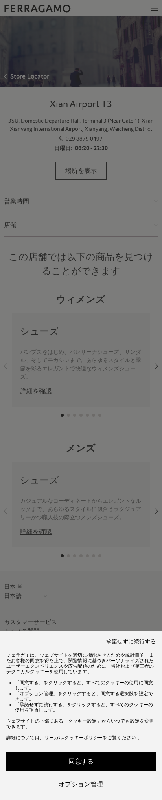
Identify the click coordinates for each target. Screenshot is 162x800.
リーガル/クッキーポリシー (73, 737)
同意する (81, 761)
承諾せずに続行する (131, 641)
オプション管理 (81, 784)
